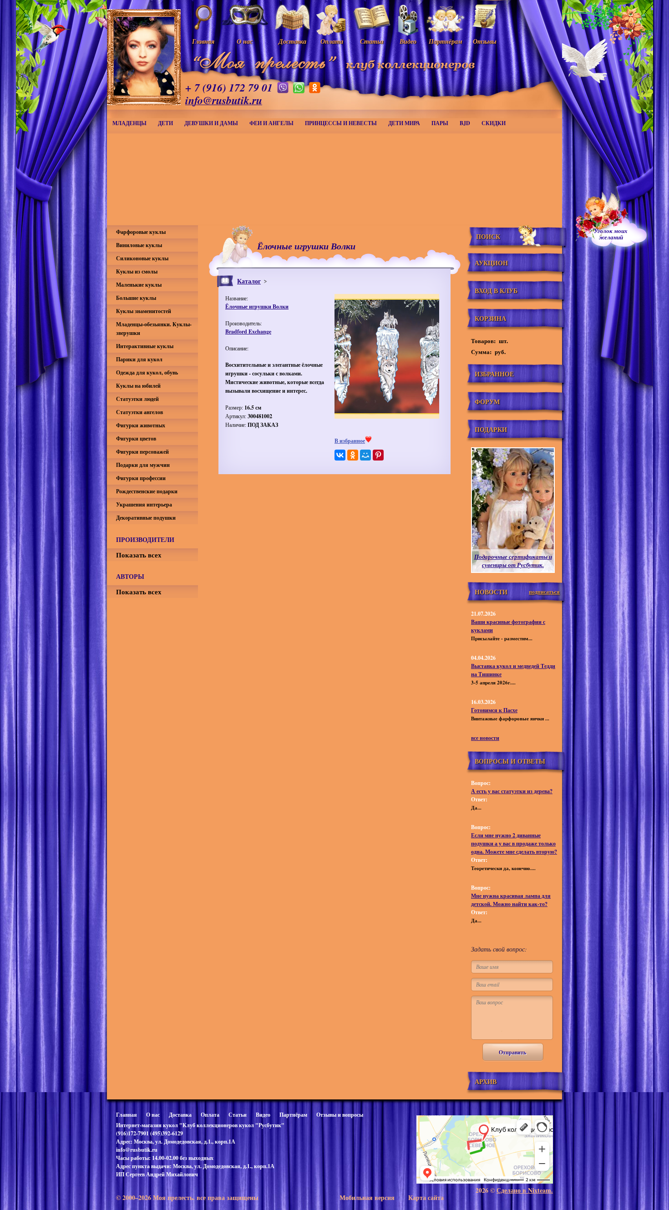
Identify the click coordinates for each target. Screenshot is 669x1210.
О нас (153, 1115)
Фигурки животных (140, 425)
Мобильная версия (367, 1197)
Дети (165, 123)
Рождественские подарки (146, 491)
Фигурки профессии (141, 478)
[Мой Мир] (365, 455)
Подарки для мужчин (143, 465)
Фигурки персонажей (142, 452)
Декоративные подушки (146, 517)
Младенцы (129, 123)
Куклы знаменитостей (143, 311)
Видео (263, 1115)
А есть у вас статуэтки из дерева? (511, 791)
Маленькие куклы (139, 285)
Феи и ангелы (271, 123)
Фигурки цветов (136, 438)
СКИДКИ (493, 123)
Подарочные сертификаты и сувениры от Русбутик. (513, 560)
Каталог (249, 281)
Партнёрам (293, 1115)
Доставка (180, 1115)
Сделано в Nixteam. (525, 1190)
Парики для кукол (139, 359)
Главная (126, 1115)
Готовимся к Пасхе (494, 710)
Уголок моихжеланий (611, 234)
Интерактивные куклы (144, 346)
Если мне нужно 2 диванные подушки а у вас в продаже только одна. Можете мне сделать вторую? (514, 843)
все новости (485, 738)
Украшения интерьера (144, 504)
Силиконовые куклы (142, 258)
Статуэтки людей (137, 399)
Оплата (210, 1115)
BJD (465, 123)
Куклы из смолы (136, 271)
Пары (439, 123)
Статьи (237, 1115)
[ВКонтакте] (339, 455)
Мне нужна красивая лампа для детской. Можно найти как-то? (511, 900)
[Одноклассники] (352, 455)
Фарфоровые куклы (141, 232)
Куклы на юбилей (138, 386)
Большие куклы (136, 298)
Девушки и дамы (211, 123)
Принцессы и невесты (341, 123)
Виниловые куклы (139, 245)
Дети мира (404, 123)
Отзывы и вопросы (339, 1115)
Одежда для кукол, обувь (147, 372)
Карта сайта (426, 1197)
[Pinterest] (378, 455)
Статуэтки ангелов (139, 412)
